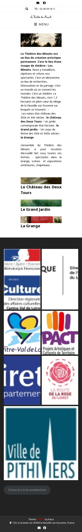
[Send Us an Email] (38, 3)
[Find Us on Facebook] (44, 3)
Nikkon (40, 519)
